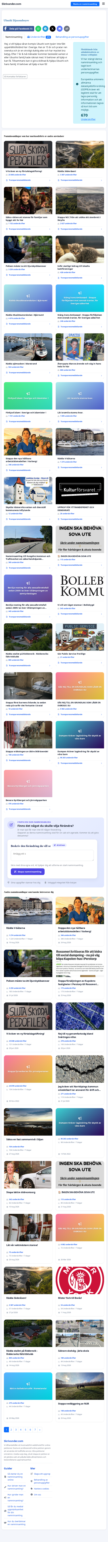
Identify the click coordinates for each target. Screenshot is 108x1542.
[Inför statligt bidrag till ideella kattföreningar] (80, 258)
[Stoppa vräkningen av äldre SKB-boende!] (28, 742)
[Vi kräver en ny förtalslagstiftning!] (28, 162)
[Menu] (103, 4)
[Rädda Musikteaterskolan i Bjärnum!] (28, 305)
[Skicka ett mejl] (60, 29)
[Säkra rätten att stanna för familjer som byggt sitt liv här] (28, 209)
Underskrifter (40, 36)
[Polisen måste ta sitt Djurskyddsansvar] (28, 257)
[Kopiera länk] (67, 29)
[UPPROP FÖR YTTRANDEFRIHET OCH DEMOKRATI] (80, 499)
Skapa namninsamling (29, 871)
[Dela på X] (53, 29)
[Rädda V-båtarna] (80, 449)
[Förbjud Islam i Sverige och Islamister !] (28, 403)
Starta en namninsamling (85, 4)
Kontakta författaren (16, 76)
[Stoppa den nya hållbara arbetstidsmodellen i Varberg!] (28, 451)
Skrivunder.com (11, 3)
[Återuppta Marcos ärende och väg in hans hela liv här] (80, 356)
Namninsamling (13, 36)
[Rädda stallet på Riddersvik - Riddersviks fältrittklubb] (28, 646)
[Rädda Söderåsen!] (80, 162)
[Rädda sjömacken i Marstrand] (28, 354)
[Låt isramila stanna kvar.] (80, 403)
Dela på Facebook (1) (20, 28)
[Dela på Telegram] (45, 29)
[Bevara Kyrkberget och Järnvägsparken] (28, 791)
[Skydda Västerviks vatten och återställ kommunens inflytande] (28, 499)
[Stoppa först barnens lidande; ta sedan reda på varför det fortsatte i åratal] (28, 695)
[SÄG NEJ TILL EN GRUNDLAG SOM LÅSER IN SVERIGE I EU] (80, 695)
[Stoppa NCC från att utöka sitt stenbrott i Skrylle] (80, 209)
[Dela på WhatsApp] (38, 29)
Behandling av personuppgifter (72, 36)
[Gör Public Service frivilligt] (80, 644)
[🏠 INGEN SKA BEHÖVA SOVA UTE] (80, 547)
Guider (8, 1468)
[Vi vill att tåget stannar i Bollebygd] (80, 596)
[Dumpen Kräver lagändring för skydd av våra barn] (80, 743)
